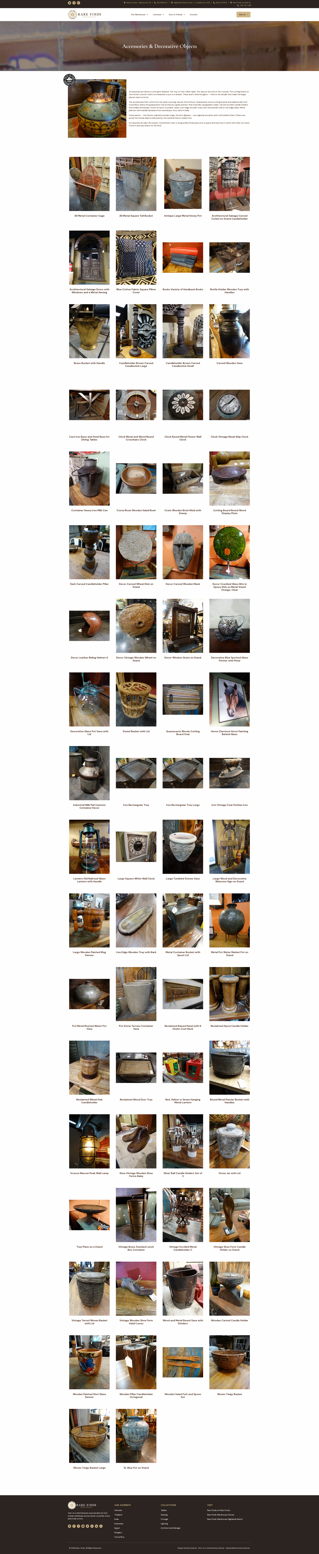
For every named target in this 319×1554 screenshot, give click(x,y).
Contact (194, 14)
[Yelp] (101, 1526)
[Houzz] (96, 1526)
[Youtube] (83, 1526)
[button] (231, 14)
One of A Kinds (175, 14)
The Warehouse (138, 14)
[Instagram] (74, 2)
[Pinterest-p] (74, 1526)
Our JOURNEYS (122, 1505)
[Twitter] (87, 1526)
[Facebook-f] (69, 2)
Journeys (157, 14)
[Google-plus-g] (78, 2)
